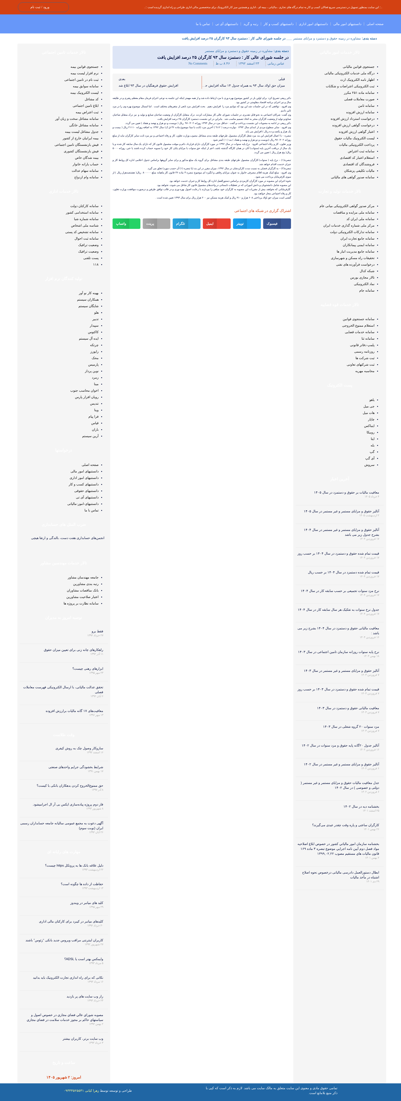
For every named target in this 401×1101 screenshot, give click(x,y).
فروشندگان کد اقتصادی (359, 164)
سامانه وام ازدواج (86, 177)
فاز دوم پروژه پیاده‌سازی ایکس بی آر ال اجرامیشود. (67, 804)
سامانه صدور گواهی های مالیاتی (353, 177)
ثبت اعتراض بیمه (87, 112)
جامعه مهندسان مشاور (83, 577)
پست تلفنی (91, 258)
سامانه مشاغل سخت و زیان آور (77, 118)
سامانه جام (367, 290)
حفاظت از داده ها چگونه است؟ (82, 884)
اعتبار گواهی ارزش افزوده (357, 131)
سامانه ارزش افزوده (360, 112)
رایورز (94, 351)
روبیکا (371, 432)
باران (95, 429)
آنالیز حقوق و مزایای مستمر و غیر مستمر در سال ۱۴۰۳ (341, 670)
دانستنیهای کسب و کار (279, 24)
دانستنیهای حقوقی (86, 491)
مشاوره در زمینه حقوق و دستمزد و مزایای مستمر (327, 38)
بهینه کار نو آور (89, 293)
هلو (96, 312)
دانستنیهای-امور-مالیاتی (83, 504)
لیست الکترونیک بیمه (84, 92)
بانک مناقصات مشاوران (83, 590)
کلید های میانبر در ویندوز (86, 903)
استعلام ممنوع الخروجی (358, 325)
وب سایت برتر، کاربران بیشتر (83, 1038)
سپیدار (94, 325)
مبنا (96, 384)
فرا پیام (93, 416)
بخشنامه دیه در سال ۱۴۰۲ (361, 806)
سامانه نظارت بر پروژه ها (81, 603)
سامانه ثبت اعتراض (361, 151)
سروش (369, 465)
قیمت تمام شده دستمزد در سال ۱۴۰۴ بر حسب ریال (343, 572)
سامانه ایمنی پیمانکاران (359, 245)
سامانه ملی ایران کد (360, 219)
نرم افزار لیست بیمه (85, 73)
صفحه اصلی (375, 24)
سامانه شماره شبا (86, 219)
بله (373, 445)
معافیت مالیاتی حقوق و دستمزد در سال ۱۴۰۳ (348, 708)
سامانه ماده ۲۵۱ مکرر (359, 92)
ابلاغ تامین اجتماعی (86, 105)
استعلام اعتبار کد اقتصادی (357, 157)
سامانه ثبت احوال (86, 238)
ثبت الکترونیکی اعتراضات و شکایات (350, 86)
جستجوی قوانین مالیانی (359, 66)
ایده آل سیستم (89, 338)
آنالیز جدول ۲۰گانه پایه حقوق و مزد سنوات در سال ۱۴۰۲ (340, 745)
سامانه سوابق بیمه (86, 86)
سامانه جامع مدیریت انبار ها (356, 251)
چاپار (371, 419)
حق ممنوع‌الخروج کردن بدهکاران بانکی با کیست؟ (70, 785)
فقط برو (97, 631)
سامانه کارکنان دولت (84, 206)
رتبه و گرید (250, 24)
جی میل (369, 406)
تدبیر (95, 319)
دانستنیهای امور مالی (347, 24)
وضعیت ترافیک (88, 245)
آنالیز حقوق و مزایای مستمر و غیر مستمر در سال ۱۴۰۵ (341, 511)
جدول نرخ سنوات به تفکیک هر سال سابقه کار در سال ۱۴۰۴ (338, 609)
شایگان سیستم (88, 306)
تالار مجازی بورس (362, 277)
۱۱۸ (96, 264)
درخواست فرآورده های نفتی (355, 264)
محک (95, 358)
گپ (372, 452)
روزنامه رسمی (364, 351)
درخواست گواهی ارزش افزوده (353, 125)
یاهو (372, 400)
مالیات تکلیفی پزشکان (359, 170)
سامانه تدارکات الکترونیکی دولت (352, 232)
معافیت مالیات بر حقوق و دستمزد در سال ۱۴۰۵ (346, 492)
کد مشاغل (92, 99)
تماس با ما (203, 24)
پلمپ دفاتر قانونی (362, 345)
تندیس (94, 403)
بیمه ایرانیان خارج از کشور (81, 138)
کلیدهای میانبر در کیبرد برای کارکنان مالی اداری (71, 921)
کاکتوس (93, 332)
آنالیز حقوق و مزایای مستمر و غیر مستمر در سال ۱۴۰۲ (341, 764)
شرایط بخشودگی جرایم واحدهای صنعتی (76, 767)
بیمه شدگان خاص (87, 157)
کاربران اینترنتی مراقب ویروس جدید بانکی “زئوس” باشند (64, 940)
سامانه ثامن (366, 105)
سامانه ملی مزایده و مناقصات (354, 212)
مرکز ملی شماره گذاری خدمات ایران (349, 225)
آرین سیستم (90, 436)
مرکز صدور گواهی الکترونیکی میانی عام (347, 206)
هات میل (369, 413)
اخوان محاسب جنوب (84, 390)
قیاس (95, 423)
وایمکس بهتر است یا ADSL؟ (83, 959)
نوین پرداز (92, 371)
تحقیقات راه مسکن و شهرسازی (353, 258)
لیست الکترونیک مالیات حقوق (354, 138)
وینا (96, 410)
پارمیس (93, 364)
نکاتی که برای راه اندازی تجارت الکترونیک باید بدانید (68, 977)
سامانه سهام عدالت (85, 170)
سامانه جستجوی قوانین (359, 319)
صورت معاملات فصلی (359, 99)
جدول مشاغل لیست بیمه (82, 131)
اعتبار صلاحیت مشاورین (82, 597)
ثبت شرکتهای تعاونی (361, 364)
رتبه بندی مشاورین (86, 584)
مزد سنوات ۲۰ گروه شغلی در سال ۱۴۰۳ (351, 726)
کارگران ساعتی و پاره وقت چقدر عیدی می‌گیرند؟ (345, 825)
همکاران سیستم (88, 299)
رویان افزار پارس (87, 397)
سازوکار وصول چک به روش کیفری (79, 748)
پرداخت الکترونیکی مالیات (357, 144)
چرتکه (94, 345)
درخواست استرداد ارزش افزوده (353, 118)
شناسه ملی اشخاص (85, 225)
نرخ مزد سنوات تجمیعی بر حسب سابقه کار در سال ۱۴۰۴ (340, 591)
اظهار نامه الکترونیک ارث (357, 79)
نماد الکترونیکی (364, 284)
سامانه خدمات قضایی (360, 332)
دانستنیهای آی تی (226, 24)
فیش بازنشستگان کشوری (81, 151)
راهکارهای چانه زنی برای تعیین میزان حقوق (73, 650)
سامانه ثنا (368, 338)
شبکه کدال (367, 271)
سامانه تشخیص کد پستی (82, 232)
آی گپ (370, 458)
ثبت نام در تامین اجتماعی (81, 79)
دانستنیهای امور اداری (313, 24)
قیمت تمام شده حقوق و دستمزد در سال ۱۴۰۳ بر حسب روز (338, 689)
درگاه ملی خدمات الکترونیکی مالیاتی (349, 73)
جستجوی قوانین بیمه (85, 66)
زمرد (95, 377)
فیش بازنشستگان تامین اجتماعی (77, 144)
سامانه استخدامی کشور (82, 212)
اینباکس (369, 426)
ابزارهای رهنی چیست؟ (87, 668)
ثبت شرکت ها (365, 358)
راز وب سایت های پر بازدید (85, 996)
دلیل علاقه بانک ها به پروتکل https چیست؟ (74, 865)
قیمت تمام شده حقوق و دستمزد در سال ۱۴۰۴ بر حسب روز (338, 553)
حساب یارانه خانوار (86, 164)
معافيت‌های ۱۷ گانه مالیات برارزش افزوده (74, 711)
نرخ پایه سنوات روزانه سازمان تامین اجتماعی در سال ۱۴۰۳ (338, 652)
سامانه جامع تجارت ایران (357, 238)
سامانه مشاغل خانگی (84, 125)
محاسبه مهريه (365, 371)
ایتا (373, 439)
